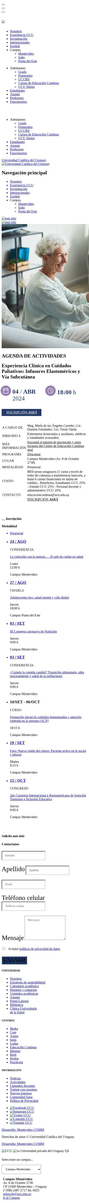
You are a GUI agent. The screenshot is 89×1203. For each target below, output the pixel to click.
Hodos (14, 1058)
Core (13, 1032)
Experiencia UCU (22, 35)
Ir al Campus (11, 1197)
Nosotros (16, 31)
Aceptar (34, 949)
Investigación (18, 38)
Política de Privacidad (24, 1100)
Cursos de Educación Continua (38, 83)
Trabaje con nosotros (23, 1089)
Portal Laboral (19, 1001)
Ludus (14, 1043)
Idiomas (15, 1051)
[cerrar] (3, 12)
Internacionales (20, 42)
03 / (17, 623)
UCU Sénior (26, 87)
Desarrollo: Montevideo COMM (23, 1129)
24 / (18, 541)
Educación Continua (23, 1047)
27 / (18, 582)
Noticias (15, 1078)
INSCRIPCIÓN (21, 412)
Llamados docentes (22, 1086)
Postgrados (25, 75)
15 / (18, 780)
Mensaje (13, 937)
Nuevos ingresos (21, 1093)
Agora (14, 1036)
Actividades (17, 1082)
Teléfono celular (23, 897)
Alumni (15, 94)
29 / (17, 743)
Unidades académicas (24, 993)
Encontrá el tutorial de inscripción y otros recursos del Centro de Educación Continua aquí (55, 445)
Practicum (16, 1062)
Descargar (34, 454)
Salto (21, 57)
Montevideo (26, 53)
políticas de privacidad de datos (39, 949)
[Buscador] (3, 4)
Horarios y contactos (23, 990)
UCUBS (24, 79)
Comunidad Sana (21, 1097)
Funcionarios (18, 101)
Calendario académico (24, 986)
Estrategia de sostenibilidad (27, 982)
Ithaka (14, 1028)
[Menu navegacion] (3, 8)
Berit (13, 1054)
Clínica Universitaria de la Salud (23, 1010)
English (15, 46)
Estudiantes (17, 90)
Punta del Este (27, 61)
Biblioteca (16, 1005)
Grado (22, 72)
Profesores (17, 98)
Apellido (13, 869)
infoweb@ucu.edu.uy (17, 1194)
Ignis (13, 1040)
